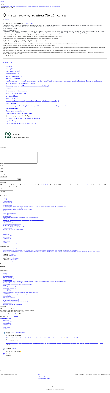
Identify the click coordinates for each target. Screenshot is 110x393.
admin (7, 19)
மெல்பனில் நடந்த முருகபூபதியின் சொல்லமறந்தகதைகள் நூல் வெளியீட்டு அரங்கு (28, 86)
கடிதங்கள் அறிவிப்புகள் (27, 6)
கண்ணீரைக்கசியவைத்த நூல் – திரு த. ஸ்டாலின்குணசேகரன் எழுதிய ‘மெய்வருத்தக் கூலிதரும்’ (32, 101)
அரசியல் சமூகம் (3, 6)
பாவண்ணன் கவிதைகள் (12, 73)
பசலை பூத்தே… (10, 68)
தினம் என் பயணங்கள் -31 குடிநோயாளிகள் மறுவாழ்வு (20, 83)
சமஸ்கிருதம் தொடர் (42, 376)
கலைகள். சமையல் (38, 6)
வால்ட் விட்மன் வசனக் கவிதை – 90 (16, 93)
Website (1, 171)
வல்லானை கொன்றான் (12, 108)
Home (39, 374)
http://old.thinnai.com (15, 313)
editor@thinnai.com (27, 184)
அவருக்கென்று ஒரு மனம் (13, 71)
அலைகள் (8, 88)
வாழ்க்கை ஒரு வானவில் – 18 (14, 76)
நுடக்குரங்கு (9, 66)
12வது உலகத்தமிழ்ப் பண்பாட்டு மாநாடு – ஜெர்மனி (19, 113)
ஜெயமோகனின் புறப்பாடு (12, 121)
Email (1, 168)
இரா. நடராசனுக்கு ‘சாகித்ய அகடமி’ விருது (11, 225)
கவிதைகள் (44, 6)
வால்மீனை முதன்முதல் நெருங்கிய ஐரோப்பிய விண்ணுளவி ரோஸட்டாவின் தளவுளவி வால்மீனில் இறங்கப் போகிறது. (37, 106)
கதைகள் (33, 6)
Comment (2, 163)
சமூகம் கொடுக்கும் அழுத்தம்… (72, 250)
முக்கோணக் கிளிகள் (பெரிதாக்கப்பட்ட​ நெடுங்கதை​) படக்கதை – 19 (24, 118)
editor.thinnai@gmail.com (45, 184)
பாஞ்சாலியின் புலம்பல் (12, 98)
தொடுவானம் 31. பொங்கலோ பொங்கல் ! (17, 91)
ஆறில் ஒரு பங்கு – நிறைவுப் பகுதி (15, 111)
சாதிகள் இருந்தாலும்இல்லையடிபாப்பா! (15, 248)
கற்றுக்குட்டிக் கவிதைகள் (13, 78)
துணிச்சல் (98, 251)
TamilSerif (16, 316)
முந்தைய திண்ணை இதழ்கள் (44, 378)
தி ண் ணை (2, 1)
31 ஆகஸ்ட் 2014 (28, 23)
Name (1, 165)
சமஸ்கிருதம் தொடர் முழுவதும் (5, 318)
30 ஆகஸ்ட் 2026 (10, 7)
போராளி (11, 252)
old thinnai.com (88, 184)
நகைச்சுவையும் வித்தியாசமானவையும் (53, 6)
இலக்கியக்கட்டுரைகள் (19, 6)
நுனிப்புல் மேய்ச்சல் (11, 103)
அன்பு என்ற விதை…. (14, 255)
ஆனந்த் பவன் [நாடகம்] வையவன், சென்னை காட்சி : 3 (21, 123)
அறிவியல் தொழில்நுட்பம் (10, 6)
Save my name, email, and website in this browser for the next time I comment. (16, 174)
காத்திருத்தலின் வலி (12, 96)
